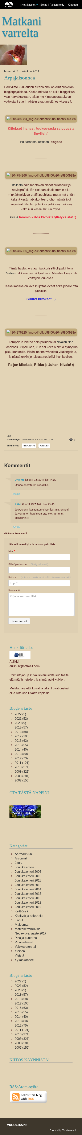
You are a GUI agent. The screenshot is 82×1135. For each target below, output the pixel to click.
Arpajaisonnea (19, 77)
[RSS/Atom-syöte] (28, 1096)
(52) (21, 718)
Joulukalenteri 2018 (28, 902)
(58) (21, 732)
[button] (37, 4)
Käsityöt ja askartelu (28, 915)
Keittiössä (21, 911)
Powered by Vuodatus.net (62, 1130)
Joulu (18, 862)
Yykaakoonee (24, 960)
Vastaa (16, 493)
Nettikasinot (28, 5)
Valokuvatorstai (25, 946)
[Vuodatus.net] (18, 1124)
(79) (21, 758)
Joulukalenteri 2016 (28, 898)
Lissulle (12, 217)
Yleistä (19, 955)
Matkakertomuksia (27, 929)
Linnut (19, 920)
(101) (22, 762)
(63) (21, 740)
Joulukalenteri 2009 (28, 871)
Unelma (19, 480)
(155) (22, 780)
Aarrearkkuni (23, 854)
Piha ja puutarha (26, 938)
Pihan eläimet (24, 942)
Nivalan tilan (65, 342)
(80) (21, 754)
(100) (22, 736)
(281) (22, 776)
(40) (21, 749)
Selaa (44, 5)
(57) (21, 727)
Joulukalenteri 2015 (28, 893)
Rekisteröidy (57, 5)
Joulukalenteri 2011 (28, 880)
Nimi (11, 551)
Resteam (11, 273)
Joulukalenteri (24, 867)
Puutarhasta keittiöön (34, 142)
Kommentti (14, 590)
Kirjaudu (73, 5)
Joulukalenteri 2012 (28, 885)
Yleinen (44, 445)
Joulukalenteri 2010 (28, 876)
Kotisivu (39, 577)
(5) (20, 714)
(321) (22, 771)
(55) (21, 745)
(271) (22, 767)
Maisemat (21, 924)
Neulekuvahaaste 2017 (30, 933)
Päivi (18, 504)
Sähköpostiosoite (28, 564)
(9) (20, 723)
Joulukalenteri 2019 (28, 907)
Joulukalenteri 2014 (28, 889)
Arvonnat (29, 445)
